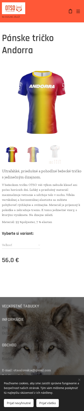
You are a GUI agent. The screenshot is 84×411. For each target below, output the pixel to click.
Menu (78, 11)
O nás (6, 353)
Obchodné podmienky (18, 327)
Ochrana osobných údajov (21, 333)
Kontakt (8, 358)
